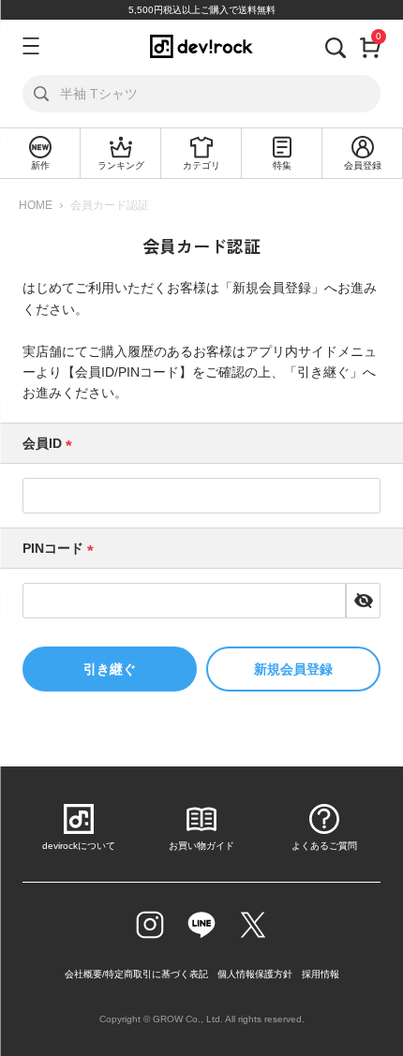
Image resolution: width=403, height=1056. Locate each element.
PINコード (61, 548)
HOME (35, 205)
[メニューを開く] (28, 45)
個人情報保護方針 (254, 974)
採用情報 (320, 974)
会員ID (50, 443)
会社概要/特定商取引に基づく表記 (136, 974)
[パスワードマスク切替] (363, 600)
